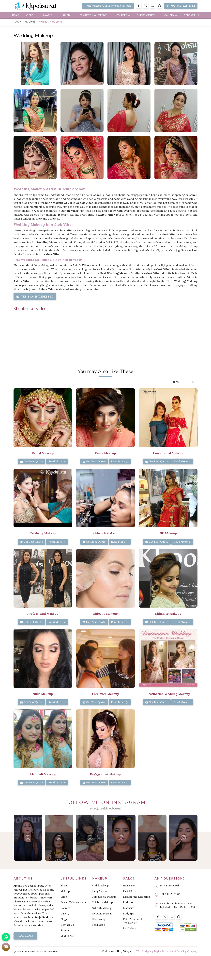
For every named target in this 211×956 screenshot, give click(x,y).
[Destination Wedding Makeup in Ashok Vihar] (168, 658)
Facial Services (131, 891)
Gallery (169, 15)
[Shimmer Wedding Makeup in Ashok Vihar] (82, 110)
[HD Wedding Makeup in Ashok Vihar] (175, 63)
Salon (66, 15)
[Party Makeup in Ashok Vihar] (105, 417)
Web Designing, (144, 951)
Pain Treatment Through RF (132, 921)
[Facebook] (139, 6)
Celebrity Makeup (102, 902)
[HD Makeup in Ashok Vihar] (168, 498)
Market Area (67, 936)
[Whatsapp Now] (6, 937)
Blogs (63, 919)
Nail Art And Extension (136, 896)
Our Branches (146, 15)
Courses (121, 15)
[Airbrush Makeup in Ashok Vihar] (105, 498)
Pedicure (128, 902)
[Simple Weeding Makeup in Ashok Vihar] (129, 63)
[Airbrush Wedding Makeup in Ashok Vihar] (35, 110)
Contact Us (191, 15)
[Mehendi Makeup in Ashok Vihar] (43, 738)
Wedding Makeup (102, 913)
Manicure (128, 908)
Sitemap (65, 930)
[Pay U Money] (188, 927)
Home (15, 15)
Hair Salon (129, 885)
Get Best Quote (33, 461)
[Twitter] (146, 6)
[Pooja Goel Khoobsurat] (28, 838)
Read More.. (99, 924)
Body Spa (128, 913)
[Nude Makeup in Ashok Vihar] (43, 658)
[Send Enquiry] (6, 947)
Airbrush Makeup (102, 908)
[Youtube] (152, 6)
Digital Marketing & (165, 951)
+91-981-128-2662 (182, 6)
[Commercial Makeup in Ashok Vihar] (168, 417)
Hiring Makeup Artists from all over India (108, 6)
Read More (55, 461)
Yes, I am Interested (37, 296)
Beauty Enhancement (93, 15)
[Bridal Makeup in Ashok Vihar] (43, 417)
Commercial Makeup (104, 896)
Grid (179, 382)
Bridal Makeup (100, 885)
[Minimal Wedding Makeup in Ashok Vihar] (129, 110)
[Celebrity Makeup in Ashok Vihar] (43, 498)
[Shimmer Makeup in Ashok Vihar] (168, 578)
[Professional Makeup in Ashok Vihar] (43, 578)
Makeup (48, 15)
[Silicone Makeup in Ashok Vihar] (105, 578)
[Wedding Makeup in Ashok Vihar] (35, 63)
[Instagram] (159, 6)
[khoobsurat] (43, 7)
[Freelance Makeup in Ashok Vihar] (105, 658)
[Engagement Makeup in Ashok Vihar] (105, 738)
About (29, 15)
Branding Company (187, 951)
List (193, 382)
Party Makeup (100, 891)
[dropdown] (35, 15)
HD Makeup (99, 919)
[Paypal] (164, 927)
